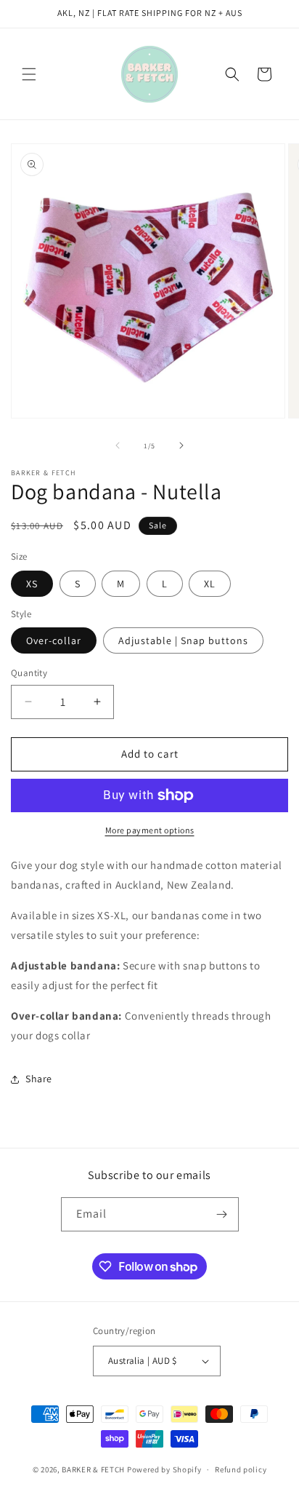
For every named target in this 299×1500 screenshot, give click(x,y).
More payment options (149, 830)
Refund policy (240, 1469)
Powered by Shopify (164, 1469)
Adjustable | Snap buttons (183, 640)
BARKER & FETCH (93, 1469)
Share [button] (38, 1078)
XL (210, 583)
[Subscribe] (222, 1214)
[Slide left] (118, 445)
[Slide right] (181, 445)
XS (32, 583)
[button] (29, 74)
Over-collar (53, 640)
